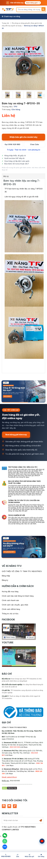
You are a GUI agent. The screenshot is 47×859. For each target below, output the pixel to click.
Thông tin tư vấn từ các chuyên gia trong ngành (24, 501)
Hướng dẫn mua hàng (10, 592)
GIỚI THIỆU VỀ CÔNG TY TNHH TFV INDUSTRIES (22, 571)
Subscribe (40, 820)
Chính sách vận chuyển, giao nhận (15, 605)
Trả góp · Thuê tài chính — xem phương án (23, 150)
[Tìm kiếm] (43, 9)
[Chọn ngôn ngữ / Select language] (41, 841)
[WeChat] (5, 835)
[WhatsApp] (5, 841)
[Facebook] (4, 806)
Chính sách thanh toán (10, 600)
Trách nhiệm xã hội (16, 515)
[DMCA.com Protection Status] (9, 788)
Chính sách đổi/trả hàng (11, 609)
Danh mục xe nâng (12, 16)
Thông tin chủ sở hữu (10, 614)
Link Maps (24, 747)
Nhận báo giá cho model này (23, 137)
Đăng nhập (6, 576)
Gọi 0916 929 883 (12, 144)
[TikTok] (15, 806)
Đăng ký (5, 580)
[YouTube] (9, 806)
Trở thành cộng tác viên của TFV (22, 467)
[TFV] (8, 10)
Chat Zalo (34, 144)
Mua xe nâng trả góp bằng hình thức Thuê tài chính (24, 482)
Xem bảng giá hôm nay (16, 434)
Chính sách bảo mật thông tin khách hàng (17, 596)
